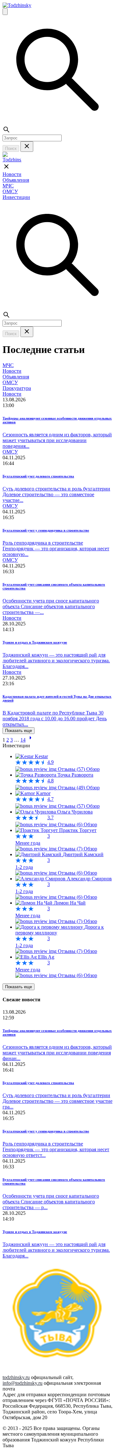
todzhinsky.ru (16, 1377)
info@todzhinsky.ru (22, 1383)
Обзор (93, 769)
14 (23, 740)
